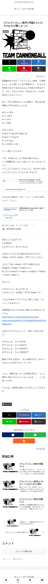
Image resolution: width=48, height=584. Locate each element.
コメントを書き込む (24, 551)
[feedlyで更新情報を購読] (35, 434)
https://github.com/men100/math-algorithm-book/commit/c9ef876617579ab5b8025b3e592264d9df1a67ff (24, 320)
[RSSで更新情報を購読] (24, 440)
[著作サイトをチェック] (13, 434)
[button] (39, 69)
